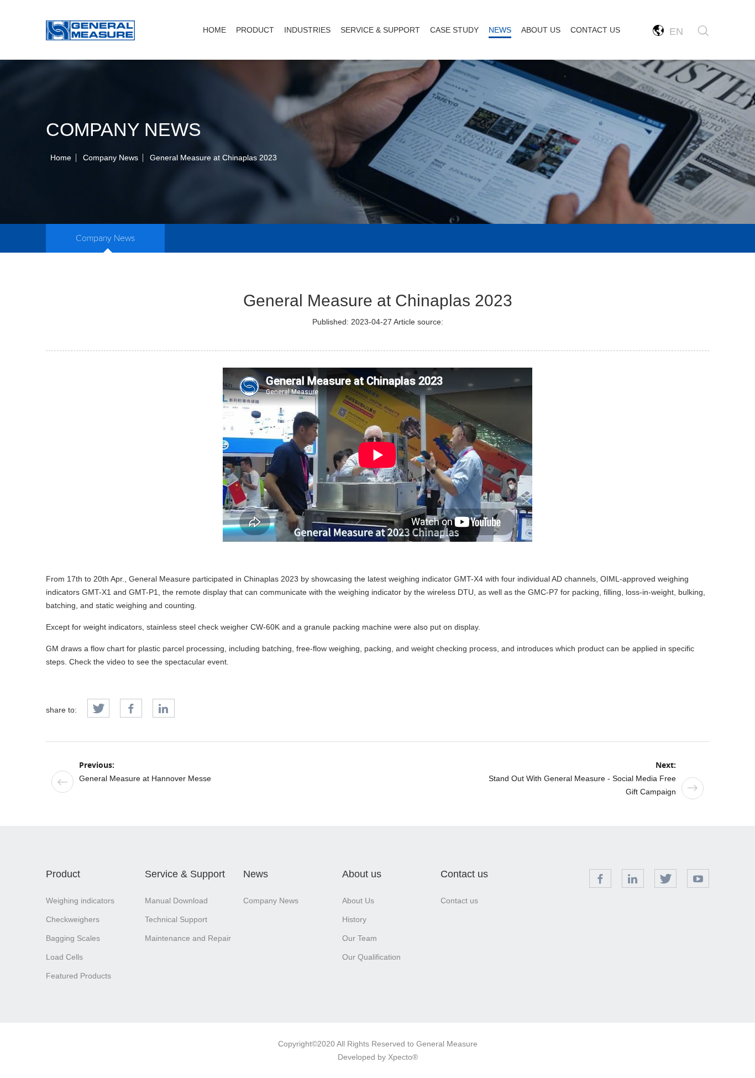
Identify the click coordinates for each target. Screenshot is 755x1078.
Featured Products (78, 975)
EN (673, 31)
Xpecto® (403, 1057)
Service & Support (185, 874)
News (255, 874)
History (354, 919)
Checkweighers (72, 919)
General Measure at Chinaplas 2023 (213, 157)
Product (63, 874)
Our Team (359, 938)
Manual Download (176, 900)
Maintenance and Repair (188, 938)
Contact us (464, 874)
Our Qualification (371, 957)
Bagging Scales (73, 938)
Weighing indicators (80, 900)
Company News (110, 157)
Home (60, 157)
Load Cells (64, 957)
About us (361, 874)
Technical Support (176, 919)
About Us (358, 900)
